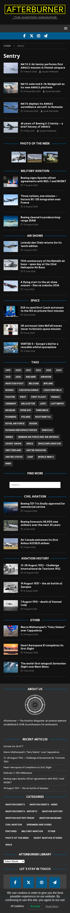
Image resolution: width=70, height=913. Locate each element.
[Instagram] (38, 35)
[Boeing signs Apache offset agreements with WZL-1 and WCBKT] (11, 181)
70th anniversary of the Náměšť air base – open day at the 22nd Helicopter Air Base (43, 264)
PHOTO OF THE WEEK (17, 838)
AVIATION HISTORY (52, 811)
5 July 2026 (29, 670)
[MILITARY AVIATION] (11, 68)
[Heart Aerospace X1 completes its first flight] (11, 649)
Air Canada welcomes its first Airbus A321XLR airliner (39, 541)
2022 (38, 370)
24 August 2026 (31, 634)
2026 (18, 377)
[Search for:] (35, 485)
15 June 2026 (29, 314)
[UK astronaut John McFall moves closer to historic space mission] (11, 329)
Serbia (9, 437)
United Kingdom (36, 450)
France (55, 397)
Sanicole (47, 430)
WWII (8, 463)
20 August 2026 (31, 572)
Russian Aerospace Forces (21, 430)
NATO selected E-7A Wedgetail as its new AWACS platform (43, 85)
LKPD (43, 403)
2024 (58, 370)
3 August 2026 (30, 250)
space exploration (49, 443)
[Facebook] (24, 35)
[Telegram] (45, 35)
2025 (7, 377)
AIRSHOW (46, 377)
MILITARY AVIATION (32, 831)
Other (35, 620)
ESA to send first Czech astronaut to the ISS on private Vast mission (42, 309)
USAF (30, 457)
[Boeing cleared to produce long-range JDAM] (11, 221)
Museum (10, 410)
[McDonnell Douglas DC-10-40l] (34, 158)
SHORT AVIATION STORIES (48, 838)
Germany (10, 403)
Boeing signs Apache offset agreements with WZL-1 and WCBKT (43, 179)
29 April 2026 (30, 547)
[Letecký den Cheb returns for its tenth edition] (11, 246)
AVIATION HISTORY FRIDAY (19, 818)
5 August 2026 (30, 511)
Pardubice (42, 410)
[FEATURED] (11, 127)
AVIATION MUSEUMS (50, 818)
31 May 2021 (29, 130)
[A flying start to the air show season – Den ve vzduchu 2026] (11, 286)
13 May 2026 (29, 351)
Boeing (9, 390)
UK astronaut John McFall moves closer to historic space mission (41, 327)
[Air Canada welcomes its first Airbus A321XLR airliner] (11, 543)
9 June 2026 (29, 333)
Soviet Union (13, 443)
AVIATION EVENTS (15, 804)
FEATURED (11, 831)
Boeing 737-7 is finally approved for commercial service (43, 505)
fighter (10, 397)
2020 (18, 370)
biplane (48, 383)
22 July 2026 (29, 529)
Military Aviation (35, 171)
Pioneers (10, 417)
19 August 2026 (31, 652)
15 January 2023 (31, 111)
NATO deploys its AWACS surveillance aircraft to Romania (42, 105)
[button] (65, 28)
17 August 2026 (31, 185)
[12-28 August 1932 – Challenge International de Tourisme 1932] (11, 569)
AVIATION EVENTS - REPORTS (21, 811)
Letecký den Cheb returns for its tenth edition (41, 244)
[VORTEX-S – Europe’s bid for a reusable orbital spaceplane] (11, 347)
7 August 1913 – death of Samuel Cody (41, 603)
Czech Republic (52, 390)
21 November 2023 (32, 91)
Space (35, 300)
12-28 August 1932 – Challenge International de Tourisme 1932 (40, 567)
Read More (52, 906)
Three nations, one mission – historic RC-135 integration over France (41, 199)
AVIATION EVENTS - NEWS (43, 804)
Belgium (34, 383)
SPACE (8, 845)
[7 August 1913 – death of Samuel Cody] (11, 605)
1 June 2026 (29, 289)
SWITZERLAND (13, 450)
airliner (31, 377)
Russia (33, 423)
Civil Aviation (35, 496)
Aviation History (35, 558)
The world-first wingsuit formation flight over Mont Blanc (43, 665)
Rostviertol (43, 417)
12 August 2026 (31, 206)
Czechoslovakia (28, 390)
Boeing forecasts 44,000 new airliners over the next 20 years (40, 523)
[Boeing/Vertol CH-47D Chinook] (50, 157)
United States (13, 457)
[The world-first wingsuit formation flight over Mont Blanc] (11, 667)
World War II (46, 457)
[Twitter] (31, 35)
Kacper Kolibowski (50, 71)
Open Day (25, 410)
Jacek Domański (53, 91)
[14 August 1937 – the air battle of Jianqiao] (11, 587)
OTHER (51, 831)
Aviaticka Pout (14, 383)
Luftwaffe (57, 403)
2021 (28, 370)
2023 (48, 370)
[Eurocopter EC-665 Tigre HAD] (18, 157)
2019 (7, 370)
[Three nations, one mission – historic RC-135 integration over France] (11, 199)
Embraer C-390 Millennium (18, 773)
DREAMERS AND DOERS (39, 824)
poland (25, 417)
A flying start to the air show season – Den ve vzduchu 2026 (40, 283)
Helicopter (28, 403)
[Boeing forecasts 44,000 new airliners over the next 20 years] (11, 525)
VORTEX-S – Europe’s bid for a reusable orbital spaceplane (39, 345)
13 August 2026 (31, 590)
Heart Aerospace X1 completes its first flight (42, 647)
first (23, 397)
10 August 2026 (31, 224)
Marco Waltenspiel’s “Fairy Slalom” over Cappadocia (43, 628)
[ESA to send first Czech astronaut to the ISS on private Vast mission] (11, 311)
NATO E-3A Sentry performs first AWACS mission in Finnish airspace (43, 65)
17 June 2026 (29, 271)
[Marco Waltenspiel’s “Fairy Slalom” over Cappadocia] (11, 630)
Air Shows (35, 236)
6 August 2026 (30, 609)
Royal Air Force (14, 423)
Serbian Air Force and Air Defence (38, 437)
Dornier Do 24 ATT (14, 746)
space (29, 443)
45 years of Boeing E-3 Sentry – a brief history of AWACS (42, 125)
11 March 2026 (30, 71)
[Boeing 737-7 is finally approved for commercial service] (11, 507)
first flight (38, 397)
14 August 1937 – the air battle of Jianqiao (41, 585)
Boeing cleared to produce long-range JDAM (41, 219)
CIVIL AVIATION (13, 824)
